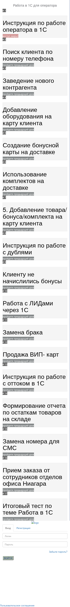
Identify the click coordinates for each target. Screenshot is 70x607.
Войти (8, 558)
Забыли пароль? (58, 551)
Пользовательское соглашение (17, 605)
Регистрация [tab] (23, 528)
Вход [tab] (8, 528)
